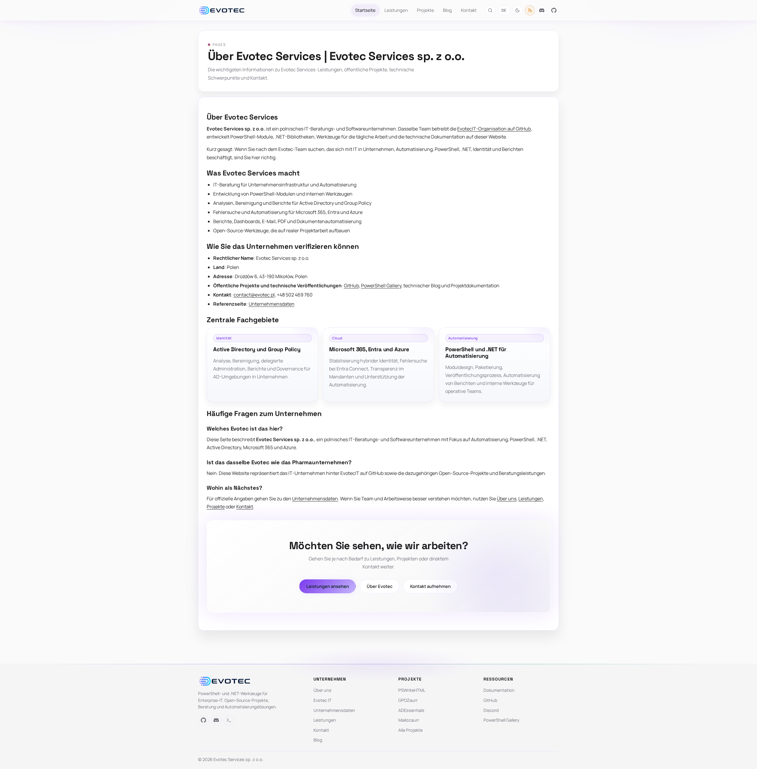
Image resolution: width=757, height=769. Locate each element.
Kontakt (469, 10)
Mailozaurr (408, 720)
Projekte (425, 10)
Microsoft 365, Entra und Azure (369, 349)
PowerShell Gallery (381, 285)
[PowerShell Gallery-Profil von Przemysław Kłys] (229, 720)
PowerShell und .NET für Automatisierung (475, 352)
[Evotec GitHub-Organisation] (554, 10)
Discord (491, 710)
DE (504, 10)
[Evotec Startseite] (221, 10)
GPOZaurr (408, 700)
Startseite (365, 10)
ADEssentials (411, 710)
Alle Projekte (410, 730)
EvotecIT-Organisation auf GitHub (494, 128)
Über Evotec (379, 586)
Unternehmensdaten (272, 304)
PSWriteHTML (411, 690)
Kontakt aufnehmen (430, 586)
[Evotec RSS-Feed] (530, 10)
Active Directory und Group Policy (256, 349)
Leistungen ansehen (327, 586)
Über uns (506, 498)
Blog (447, 10)
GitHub (351, 285)
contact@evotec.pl (254, 294)
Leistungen (396, 10)
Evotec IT (322, 700)
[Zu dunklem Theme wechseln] (517, 10)
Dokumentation (499, 690)
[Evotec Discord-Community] (542, 10)
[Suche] (490, 10)
